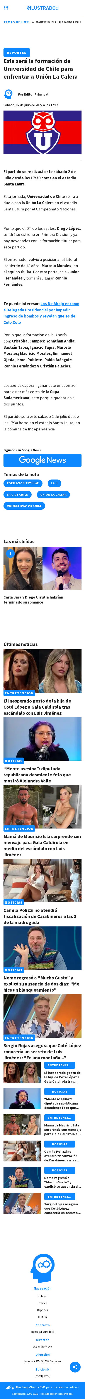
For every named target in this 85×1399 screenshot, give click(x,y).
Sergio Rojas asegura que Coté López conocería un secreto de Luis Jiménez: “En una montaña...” (42, 1051)
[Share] (75, 1367)
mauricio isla (38, 22)
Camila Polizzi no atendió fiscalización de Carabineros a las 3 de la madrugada (39, 916)
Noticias (13, 761)
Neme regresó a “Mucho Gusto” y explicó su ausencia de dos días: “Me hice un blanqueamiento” (41, 984)
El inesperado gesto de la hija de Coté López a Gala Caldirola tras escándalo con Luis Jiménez (37, 707)
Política (42, 1303)
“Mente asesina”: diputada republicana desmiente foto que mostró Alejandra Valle (37, 775)
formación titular (23, 483)
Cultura (42, 1317)
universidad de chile (24, 506)
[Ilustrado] (42, 8)
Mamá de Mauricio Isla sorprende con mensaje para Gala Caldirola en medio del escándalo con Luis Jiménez (42, 845)
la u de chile (17, 494)
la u (54, 483)
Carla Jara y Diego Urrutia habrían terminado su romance (33, 600)
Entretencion (19, 693)
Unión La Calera (53, 494)
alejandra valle (62, 22)
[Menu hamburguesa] (6, 8)
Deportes (16, 52)
